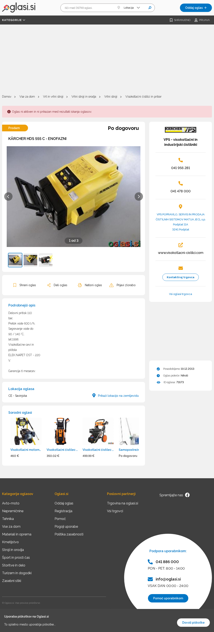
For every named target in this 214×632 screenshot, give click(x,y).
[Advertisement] (107, 60)
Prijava (204, 20)
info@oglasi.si (168, 579)
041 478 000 (181, 191)
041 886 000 (167, 562)
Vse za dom (27, 96)
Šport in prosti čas (16, 558)
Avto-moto (10, 503)
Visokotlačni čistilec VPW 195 (98, 449)
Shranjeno (182, 20)
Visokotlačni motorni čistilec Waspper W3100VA (26, 449)
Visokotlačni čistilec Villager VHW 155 (62, 449)
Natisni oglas (93, 285)
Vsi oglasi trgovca (180, 294)
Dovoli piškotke (193, 622)
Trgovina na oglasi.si (122, 503)
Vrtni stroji (110, 96)
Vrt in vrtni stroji (53, 96)
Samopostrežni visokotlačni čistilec (134, 449)
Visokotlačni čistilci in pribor (143, 96)
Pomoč (60, 519)
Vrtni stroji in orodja (83, 96)
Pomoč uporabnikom (168, 598)
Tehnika (8, 519)
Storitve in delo (13, 565)
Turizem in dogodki (17, 573)
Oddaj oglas (194, 7)
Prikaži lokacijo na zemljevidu (118, 395)
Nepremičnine (12, 511)
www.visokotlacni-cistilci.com (180, 253)
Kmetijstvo (10, 542)
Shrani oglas (27, 285)
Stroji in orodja (13, 550)
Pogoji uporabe (66, 527)
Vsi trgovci (115, 511)
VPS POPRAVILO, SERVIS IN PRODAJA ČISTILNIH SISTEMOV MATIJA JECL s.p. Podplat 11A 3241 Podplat (181, 222)
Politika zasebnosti (69, 534)
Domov (6, 96)
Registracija (63, 511)
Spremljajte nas (171, 495)
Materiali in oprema (16, 534)
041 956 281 (180, 168)
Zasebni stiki (11, 581)
